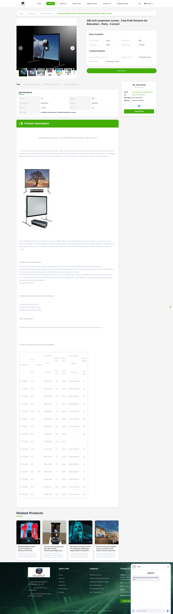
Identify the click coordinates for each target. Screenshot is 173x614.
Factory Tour (76, 3)
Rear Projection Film (96, 592)
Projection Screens (96, 575)
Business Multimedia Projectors (99, 578)
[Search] (139, 4)
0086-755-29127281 (138, 95)
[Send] (168, 611)
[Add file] (133, 611)
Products (51, 3)
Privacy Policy (63, 588)
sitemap (61, 592)
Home (39, 3)
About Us (63, 3)
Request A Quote (122, 3)
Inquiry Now (139, 111)
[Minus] (168, 566)
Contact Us (107, 3)
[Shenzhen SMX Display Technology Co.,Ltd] (23, 4)
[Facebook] (170, 307)
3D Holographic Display (97, 588)
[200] (47, 48)
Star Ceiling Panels (96, 585)
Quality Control (92, 3)
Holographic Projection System (99, 582)
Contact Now (28, 557)
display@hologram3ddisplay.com (142, 92)
